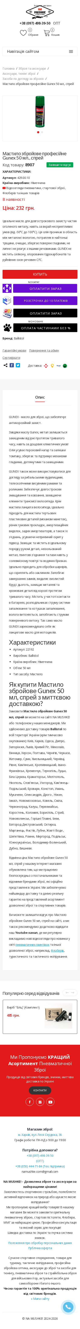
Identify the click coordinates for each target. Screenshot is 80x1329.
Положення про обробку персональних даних (40, 1243)
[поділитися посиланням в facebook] (12, 365)
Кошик (55, 35)
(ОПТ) (40, 1161)
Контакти (40, 1090)
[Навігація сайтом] (71, 52)
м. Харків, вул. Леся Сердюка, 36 (40, 1135)
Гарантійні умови (14, 350)
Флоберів (57, 950)
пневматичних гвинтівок (32, 945)
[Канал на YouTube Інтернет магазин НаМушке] (50, 1102)
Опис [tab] (40, 397)
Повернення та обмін (44, 350)
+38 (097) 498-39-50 (35, 23)
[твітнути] (18, 365)
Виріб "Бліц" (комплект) (23, 1007)
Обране (33, 35)
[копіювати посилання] (5, 365)
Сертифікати (11, 358)
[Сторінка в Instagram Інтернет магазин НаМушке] (40, 1102)
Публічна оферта (40, 1248)
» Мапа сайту (40, 1299)
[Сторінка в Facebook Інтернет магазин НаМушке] (30, 1102)
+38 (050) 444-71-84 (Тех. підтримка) (40, 1166)
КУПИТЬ (40, 274)
